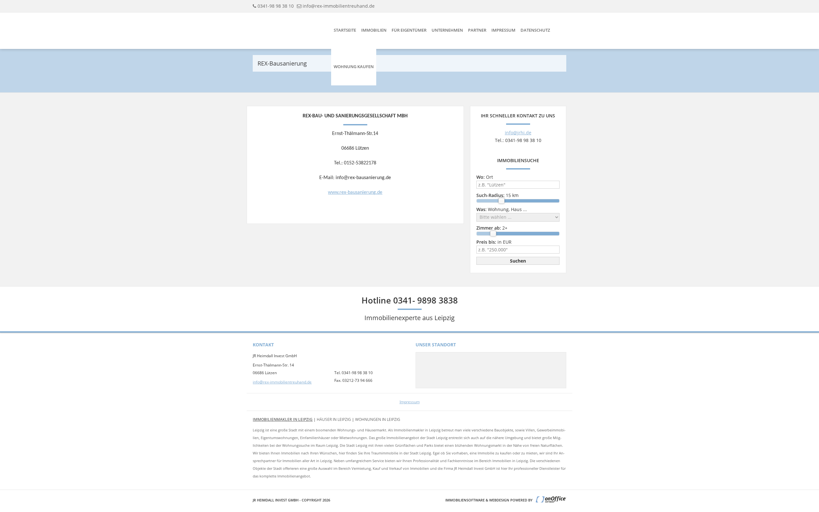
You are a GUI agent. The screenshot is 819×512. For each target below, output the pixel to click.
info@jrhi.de (518, 133)
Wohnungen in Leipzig (377, 419)
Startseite (345, 30)
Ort (484, 177)
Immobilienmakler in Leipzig (283, 419)
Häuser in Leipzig (334, 419)
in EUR (494, 242)
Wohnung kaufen (354, 66)
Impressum (503, 30)
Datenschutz (535, 30)
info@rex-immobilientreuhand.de (339, 6)
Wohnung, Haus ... (501, 209)
